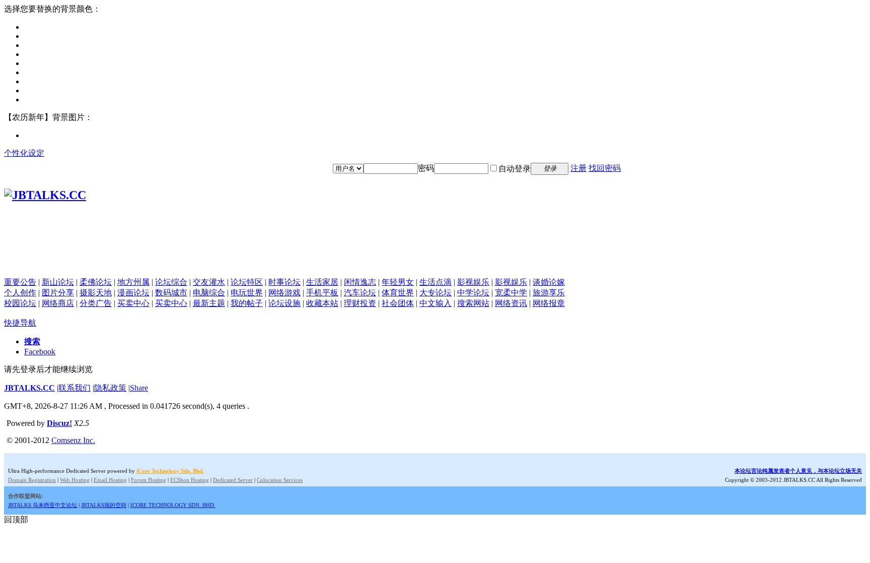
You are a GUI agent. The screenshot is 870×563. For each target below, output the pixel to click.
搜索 (32, 341)
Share (139, 388)
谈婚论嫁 (549, 282)
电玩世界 (247, 292)
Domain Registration (32, 480)
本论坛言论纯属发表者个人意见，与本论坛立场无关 (798, 471)
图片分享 (58, 292)
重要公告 (20, 282)
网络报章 (549, 303)
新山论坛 (58, 282)
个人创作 (20, 292)
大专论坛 (435, 292)
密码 (426, 168)
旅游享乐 (549, 292)
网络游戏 (284, 292)
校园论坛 (20, 303)
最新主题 (209, 303)
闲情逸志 (360, 282)
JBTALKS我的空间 (103, 505)
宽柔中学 (511, 292)
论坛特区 (247, 282)
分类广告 (96, 303)
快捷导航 (20, 323)
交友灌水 (209, 282)
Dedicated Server (233, 480)
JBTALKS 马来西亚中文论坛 (42, 505)
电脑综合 (209, 292)
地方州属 (133, 282)
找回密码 (605, 168)
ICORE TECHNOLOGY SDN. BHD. (172, 505)
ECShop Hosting (189, 480)
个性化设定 (24, 153)
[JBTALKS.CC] (45, 195)
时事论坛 (284, 282)
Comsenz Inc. (73, 440)
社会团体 (398, 303)
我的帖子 (247, 303)
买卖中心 (133, 303)
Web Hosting (75, 480)
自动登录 (514, 168)
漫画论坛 (133, 292)
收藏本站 (322, 303)
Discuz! (59, 423)
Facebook (39, 351)
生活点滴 (435, 282)
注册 (578, 168)
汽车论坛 (360, 292)
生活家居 (322, 282)
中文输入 (435, 303)
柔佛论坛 (96, 282)
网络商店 (58, 303)
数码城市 (171, 292)
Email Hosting (110, 480)
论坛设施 (284, 303)
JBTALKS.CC (29, 388)
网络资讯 (511, 303)
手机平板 (322, 292)
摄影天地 (96, 292)
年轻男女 (398, 282)
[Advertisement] (435, 254)
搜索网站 (473, 303)
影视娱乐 (473, 282)
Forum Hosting (148, 480)
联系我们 (74, 388)
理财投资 (360, 303)
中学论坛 (473, 292)
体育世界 (398, 292)
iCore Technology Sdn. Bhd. (170, 471)
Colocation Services (280, 480)
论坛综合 (171, 282)
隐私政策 (110, 388)
